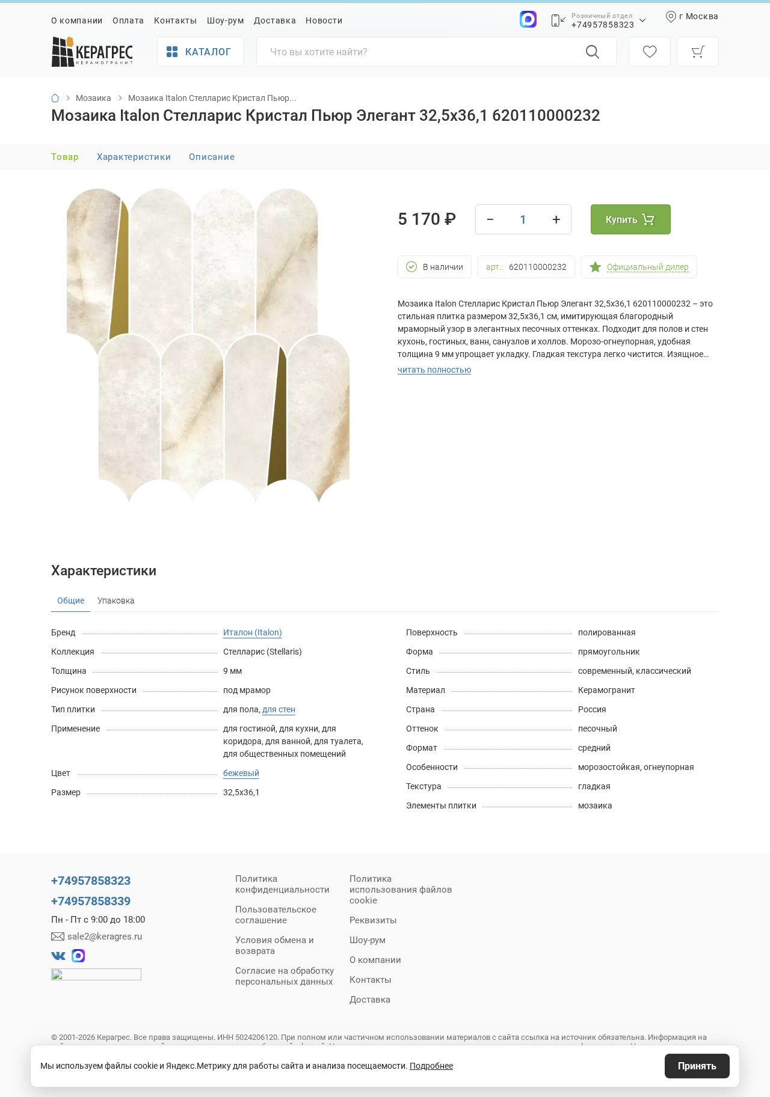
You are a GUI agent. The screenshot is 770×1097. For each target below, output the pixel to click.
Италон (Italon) (252, 632)
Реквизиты (373, 920)
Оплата (128, 20)
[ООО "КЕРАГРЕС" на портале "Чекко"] (96, 982)
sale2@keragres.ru (104, 936)
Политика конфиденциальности (282, 884)
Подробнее (431, 1066)
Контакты (175, 20)
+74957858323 (602, 24)
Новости (324, 20)
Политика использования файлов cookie (401, 889)
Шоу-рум (225, 20)
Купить (622, 219)
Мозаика (93, 98)
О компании (77, 20)
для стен (278, 709)
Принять (697, 1066)
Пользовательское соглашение (275, 915)
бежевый (241, 773)
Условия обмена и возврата (274, 945)
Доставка (275, 20)
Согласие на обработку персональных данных (284, 976)
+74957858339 (91, 901)
